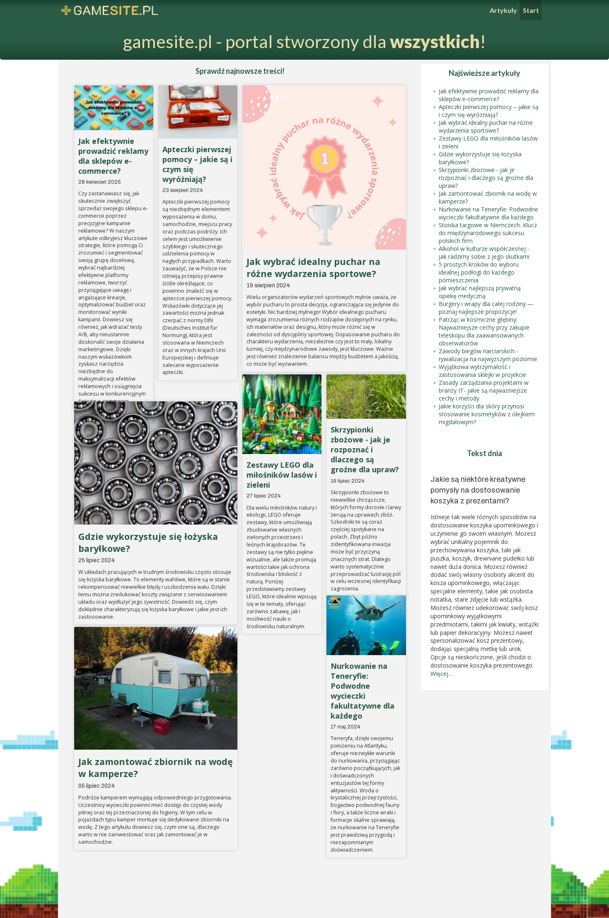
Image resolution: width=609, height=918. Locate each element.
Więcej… (441, 674)
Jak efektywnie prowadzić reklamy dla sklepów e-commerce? (113, 156)
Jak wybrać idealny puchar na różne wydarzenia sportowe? (313, 267)
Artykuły (503, 10)
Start (531, 10)
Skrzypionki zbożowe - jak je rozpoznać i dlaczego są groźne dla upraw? (365, 449)
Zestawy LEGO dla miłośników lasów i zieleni (282, 475)
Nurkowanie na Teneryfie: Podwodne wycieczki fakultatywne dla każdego (362, 691)
